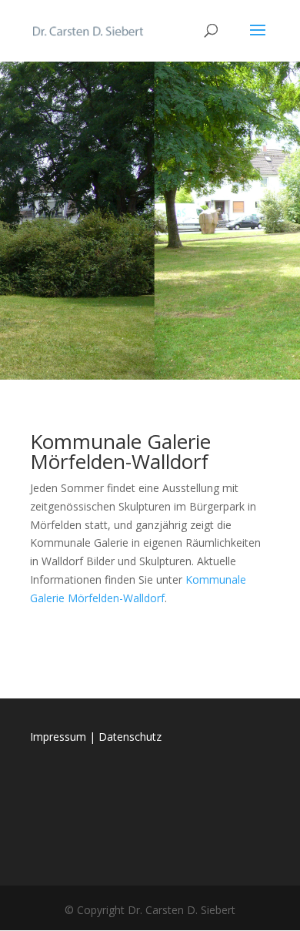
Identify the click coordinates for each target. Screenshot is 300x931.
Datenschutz (130, 736)
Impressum (58, 736)
